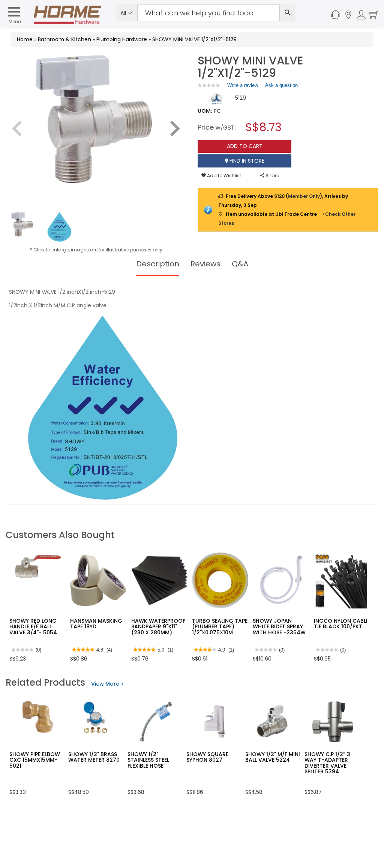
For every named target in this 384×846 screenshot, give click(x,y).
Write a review (242, 86)
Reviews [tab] (205, 264)
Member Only (304, 196)
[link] (209, 85)
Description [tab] (157, 264)
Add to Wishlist (223, 175)
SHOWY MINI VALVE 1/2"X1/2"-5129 (194, 39)
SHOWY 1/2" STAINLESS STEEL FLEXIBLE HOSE (148, 760)
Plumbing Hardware (121, 39)
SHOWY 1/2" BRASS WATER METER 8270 (94, 757)
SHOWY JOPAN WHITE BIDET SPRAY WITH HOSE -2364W (279, 626)
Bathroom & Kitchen (64, 39)
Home (25, 39)
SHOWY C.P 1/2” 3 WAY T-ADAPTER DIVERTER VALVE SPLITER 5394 (327, 762)
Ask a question (281, 85)
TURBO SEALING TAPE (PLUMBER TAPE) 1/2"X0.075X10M (220, 626)
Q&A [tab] (240, 264)
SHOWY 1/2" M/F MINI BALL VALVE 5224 (272, 757)
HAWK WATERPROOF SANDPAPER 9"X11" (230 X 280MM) (158, 626)
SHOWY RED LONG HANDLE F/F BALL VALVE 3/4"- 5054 (33, 626)
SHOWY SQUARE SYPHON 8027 (207, 757)
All (124, 13)
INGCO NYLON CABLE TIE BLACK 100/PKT (341, 623)
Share (271, 175)
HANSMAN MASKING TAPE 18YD (96, 623)
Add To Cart (244, 146)
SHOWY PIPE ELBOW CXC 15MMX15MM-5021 (34, 760)
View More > (107, 684)
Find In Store (246, 160)
